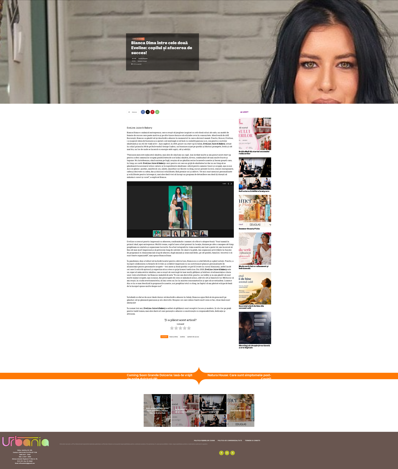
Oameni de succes (137, 38)
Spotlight (157, 405)
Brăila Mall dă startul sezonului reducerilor (254, 152)
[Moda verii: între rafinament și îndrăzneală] (255, 248)
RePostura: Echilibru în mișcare (254, 191)
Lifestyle (240, 407)
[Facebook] (143, 112)
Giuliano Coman (142, 61)
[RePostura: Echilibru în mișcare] (255, 173)
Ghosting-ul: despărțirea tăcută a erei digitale (254, 346)
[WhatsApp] (157, 112)
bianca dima (174, 337)
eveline (182, 337)
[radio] (172, 328)
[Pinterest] (152, 112)
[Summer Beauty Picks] (255, 211)
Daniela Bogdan (143, 58)
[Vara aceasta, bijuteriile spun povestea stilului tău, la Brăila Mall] (157, 410)
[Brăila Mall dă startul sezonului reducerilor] (255, 134)
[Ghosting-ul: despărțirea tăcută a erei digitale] (255, 328)
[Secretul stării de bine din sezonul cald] (255, 288)
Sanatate (213, 406)
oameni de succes (193, 337)
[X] (148, 112)
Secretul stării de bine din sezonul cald (251, 307)
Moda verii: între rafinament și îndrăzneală (253, 267)
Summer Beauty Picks (249, 229)
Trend (185, 406)
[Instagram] (227, 453)
